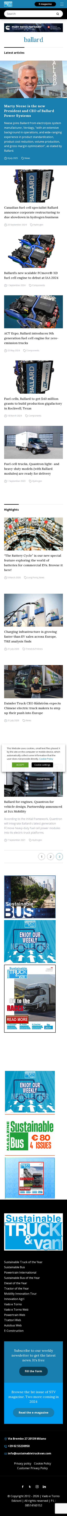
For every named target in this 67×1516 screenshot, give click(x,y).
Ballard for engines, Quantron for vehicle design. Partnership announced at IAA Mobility (33, 806)
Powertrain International (20, 1272)
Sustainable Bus (14, 1267)
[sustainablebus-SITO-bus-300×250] (33, 896)
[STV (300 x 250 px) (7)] (30, 1178)
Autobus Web (13, 1325)
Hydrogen (38, 224)
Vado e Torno (13, 1304)
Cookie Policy (42, 1463)
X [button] (59, 748)
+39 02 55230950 (18, 1446)
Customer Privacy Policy (32, 1468)
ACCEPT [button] (20, 764)
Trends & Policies (34, 648)
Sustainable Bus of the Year (22, 1278)
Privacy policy (22, 1463)
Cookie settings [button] (42, 764)
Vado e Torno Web (16, 1309)
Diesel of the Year (15, 1283)
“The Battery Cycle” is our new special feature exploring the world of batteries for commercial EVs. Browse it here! (33, 563)
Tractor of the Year (16, 1288)
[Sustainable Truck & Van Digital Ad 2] (33, 27)
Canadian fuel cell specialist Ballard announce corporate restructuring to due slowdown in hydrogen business (32, 212)
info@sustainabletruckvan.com (29, 1453)
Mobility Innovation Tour (20, 1294)
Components (38, 285)
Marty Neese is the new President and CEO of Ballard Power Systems (29, 111)
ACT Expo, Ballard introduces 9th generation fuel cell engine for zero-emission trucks (31, 338)
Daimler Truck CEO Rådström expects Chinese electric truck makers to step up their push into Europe (32, 708)
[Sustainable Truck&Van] (8, 4)
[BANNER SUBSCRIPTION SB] (30, 1135)
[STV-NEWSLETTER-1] (33, 941)
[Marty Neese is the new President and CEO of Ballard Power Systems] (33, 79)
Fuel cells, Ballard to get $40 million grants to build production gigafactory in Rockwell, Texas (33, 403)
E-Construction (14, 1331)
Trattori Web (12, 1320)
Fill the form (33, 1371)
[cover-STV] (33, 999)
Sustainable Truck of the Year (23, 1262)
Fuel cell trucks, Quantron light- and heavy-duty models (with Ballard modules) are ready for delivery (31, 468)
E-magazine (45, 4)
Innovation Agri (14, 1299)
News (27, 158)
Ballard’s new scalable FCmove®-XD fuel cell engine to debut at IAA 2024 (31, 275)
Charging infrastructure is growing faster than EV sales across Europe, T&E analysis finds (30, 636)
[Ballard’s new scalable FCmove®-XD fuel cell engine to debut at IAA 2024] (33, 251)
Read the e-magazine (33, 1412)
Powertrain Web (14, 1315)
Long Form (32, 577)
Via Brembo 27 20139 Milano (26, 1439)
